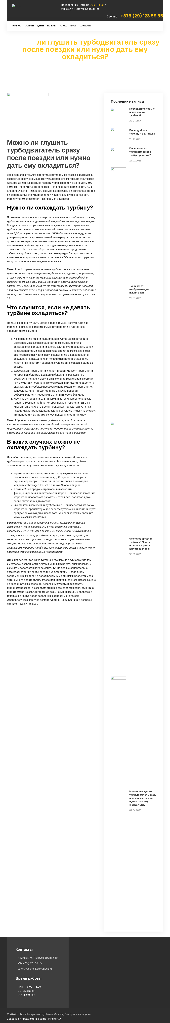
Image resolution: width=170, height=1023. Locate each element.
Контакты (85, 25)
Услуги (29, 25)
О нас (63, 25)
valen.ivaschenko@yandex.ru (35, 968)
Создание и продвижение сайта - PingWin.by (34, 1019)
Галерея (52, 25)
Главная (17, 25)
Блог (73, 25)
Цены (40, 25)
